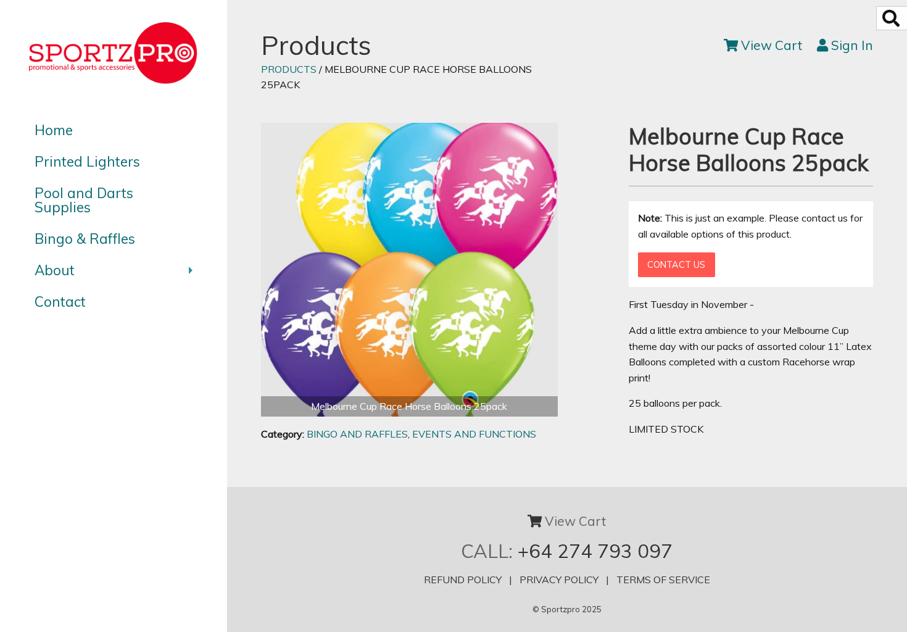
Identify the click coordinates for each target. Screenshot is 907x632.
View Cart (770, 45)
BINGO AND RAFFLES (357, 434)
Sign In (850, 45)
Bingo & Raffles (85, 238)
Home (54, 130)
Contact (60, 301)
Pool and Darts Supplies (84, 199)
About (55, 270)
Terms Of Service (663, 579)
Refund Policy (463, 579)
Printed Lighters (87, 161)
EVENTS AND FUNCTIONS (474, 434)
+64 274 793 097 (595, 551)
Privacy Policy (559, 579)
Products (289, 69)
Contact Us (676, 264)
